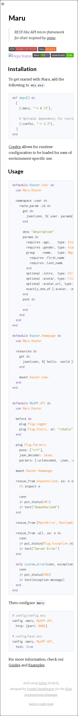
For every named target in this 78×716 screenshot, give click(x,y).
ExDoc (43, 683)
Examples (36, 665)
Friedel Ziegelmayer (41, 689)
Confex (15, 147)
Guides (14, 665)
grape (51, 38)
